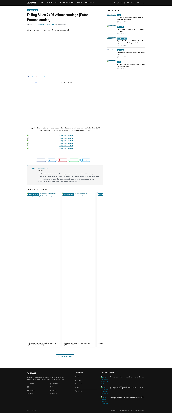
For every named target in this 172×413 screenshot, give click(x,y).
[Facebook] (114, 2)
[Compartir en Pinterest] (36, 76)
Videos (79, 3)
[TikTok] (134, 2)
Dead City (120, 26)
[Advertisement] (126, 102)
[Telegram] (128, 2)
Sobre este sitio (124, 410)
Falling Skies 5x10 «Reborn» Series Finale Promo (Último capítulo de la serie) (42, 344)
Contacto (114, 410)
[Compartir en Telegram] (44, 76)
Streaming (51, 3)
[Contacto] (121, 2)
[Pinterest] (124, 2)
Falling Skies (32, 10)
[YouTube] (138, 2)
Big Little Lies (121, 38)
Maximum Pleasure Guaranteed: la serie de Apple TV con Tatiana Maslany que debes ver (127, 398)
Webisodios (89, 3)
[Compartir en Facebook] (28, 76)
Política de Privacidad (137, 410)
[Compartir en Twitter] (32, 76)
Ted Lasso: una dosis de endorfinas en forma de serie (127, 377)
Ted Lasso (120, 50)
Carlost (31, 373)
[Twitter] (131, 2)
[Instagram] (117, 2)
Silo (118, 15)
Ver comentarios (66, 356)
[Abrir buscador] (143, 2)
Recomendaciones (67, 3)
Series (42, 3)
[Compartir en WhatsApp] (40, 76)
